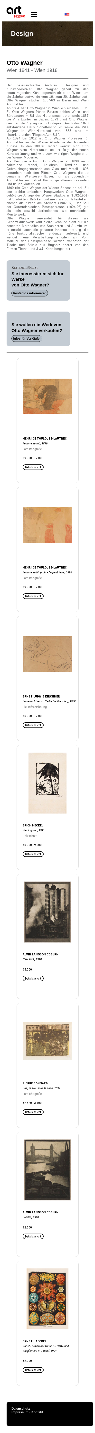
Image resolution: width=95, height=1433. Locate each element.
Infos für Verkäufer (27, 338)
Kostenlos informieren (30, 293)
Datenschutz (20, 1408)
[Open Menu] (34, 15)
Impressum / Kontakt (27, 1412)
